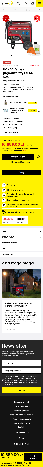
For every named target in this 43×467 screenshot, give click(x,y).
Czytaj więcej (10, 329)
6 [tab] (24, 55)
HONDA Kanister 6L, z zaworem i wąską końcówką (17, 110)
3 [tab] (16, 55)
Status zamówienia (22, 407)
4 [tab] (19, 55)
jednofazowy (16, 125)
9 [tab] (31, 55)
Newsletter (14, 346)
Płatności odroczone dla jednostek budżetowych (20, 195)
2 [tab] (14, 55)
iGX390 (16, 118)
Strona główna (20, 10)
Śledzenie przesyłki (21, 411)
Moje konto (21, 432)
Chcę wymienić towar (21, 423)
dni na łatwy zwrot (15, 190)
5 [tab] (21, 55)
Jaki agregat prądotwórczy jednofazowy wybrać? (18, 304)
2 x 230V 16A (19, 121)
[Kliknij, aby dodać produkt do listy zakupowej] (38, 157)
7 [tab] (26, 55)
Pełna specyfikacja (10, 132)
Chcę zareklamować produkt (21, 415)
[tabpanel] (21, 36)
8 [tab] (29, 55)
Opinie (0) (16, 66)
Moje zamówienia (21, 402)
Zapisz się (21, 390)
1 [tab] (11, 55)
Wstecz (6, 10)
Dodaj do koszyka (33, 457)
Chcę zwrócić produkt (21, 419)
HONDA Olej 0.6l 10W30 (18, 103)
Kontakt (21, 427)
